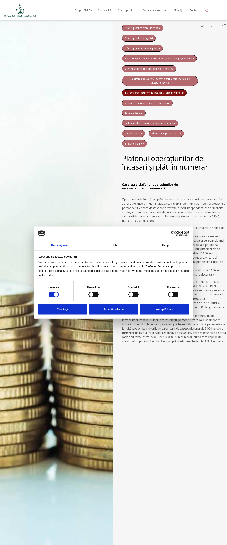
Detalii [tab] (114, 245)
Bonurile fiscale (134, 113)
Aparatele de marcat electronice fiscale (147, 103)
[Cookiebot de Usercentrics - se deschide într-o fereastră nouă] (173, 233)
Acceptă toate (164, 309)
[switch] (93, 294)
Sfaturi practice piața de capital (142, 28)
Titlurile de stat (133, 133)
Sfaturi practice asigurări (139, 38)
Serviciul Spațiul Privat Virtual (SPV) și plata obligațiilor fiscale (159, 58)
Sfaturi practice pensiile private (142, 48)
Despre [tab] (166, 245)
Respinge (62, 309)
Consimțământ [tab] (60, 245)
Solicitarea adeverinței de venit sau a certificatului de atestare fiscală (160, 80)
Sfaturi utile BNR (134, 143)
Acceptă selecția (113, 309)
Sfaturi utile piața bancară (166, 133)
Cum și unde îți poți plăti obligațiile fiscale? (149, 68)
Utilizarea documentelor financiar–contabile (150, 123)
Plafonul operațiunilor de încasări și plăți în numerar (154, 92)
